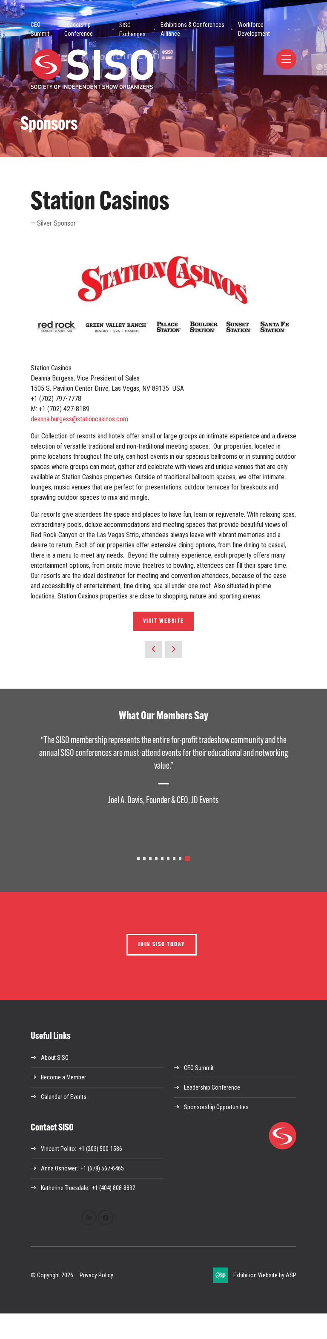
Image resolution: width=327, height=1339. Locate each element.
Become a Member (63, 1077)
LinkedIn (89, 1217)
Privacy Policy (96, 1275)
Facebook (105, 1217)
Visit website (163, 621)
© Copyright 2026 (52, 1275)
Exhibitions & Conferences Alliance (192, 29)
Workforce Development (254, 29)
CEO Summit (40, 29)
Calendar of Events (63, 1096)
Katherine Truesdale (64, 1187)
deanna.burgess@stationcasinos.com (79, 419)
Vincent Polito (58, 1148)
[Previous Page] (153, 649)
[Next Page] (173, 649)
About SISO (55, 1057)
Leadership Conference (78, 29)
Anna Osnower (59, 1168)
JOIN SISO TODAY (161, 944)
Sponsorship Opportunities (216, 1107)
